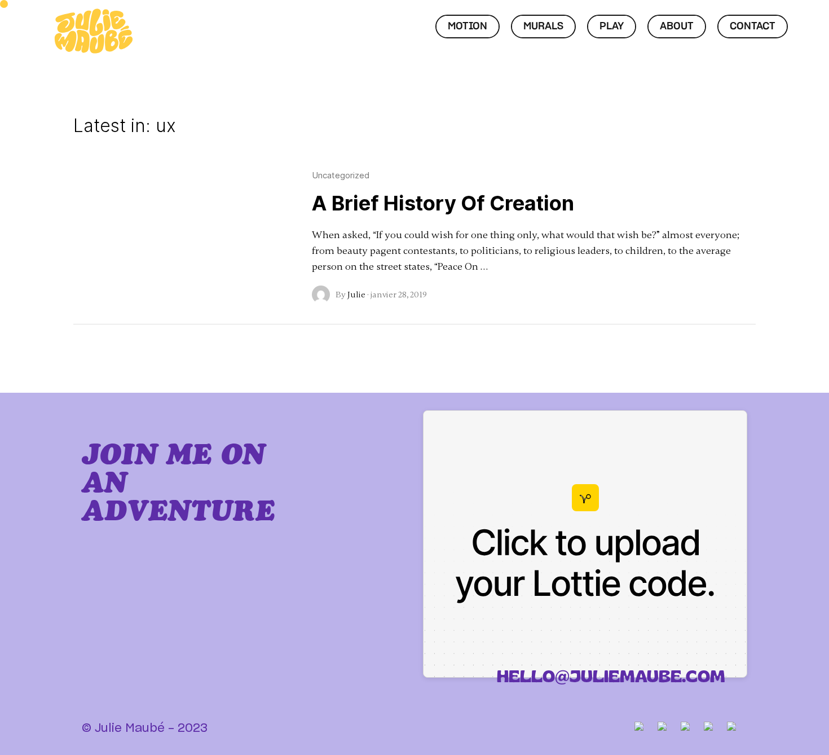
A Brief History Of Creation (443, 203)
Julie (356, 294)
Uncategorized (340, 175)
